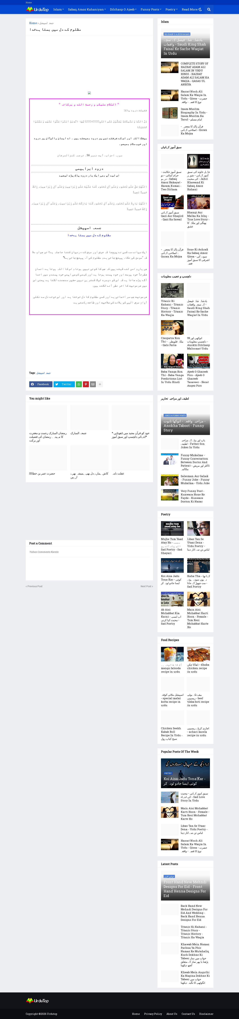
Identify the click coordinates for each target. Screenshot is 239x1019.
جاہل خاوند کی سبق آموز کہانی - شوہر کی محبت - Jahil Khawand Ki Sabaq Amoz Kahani (198, 180)
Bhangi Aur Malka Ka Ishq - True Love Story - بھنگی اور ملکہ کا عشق (198, 219)
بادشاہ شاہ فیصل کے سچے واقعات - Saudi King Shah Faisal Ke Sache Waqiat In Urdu (185, 46)
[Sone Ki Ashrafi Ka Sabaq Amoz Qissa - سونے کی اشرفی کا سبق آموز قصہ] (198, 239)
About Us (171, 1014)
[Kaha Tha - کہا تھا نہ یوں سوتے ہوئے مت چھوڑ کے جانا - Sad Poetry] (198, 565)
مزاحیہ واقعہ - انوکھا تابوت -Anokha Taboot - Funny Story (185, 425)
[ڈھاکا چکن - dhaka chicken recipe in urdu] (198, 654)
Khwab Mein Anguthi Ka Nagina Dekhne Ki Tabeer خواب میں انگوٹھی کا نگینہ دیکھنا (195, 977)
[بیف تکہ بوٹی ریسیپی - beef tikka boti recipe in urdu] (198, 684)
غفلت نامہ (118, 473)
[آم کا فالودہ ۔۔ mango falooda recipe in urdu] (172, 654)
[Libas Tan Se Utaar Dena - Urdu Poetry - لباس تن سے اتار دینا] (198, 528)
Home (29, 2)
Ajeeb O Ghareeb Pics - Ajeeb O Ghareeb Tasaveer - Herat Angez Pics (198, 378)
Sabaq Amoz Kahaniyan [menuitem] (86, 9)
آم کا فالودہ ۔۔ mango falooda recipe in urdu (171, 668)
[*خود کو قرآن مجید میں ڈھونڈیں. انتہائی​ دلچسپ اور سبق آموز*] (131, 417)
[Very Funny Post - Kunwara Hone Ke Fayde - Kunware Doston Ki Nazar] (169, 495)
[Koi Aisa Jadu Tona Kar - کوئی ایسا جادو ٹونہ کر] (172, 565)
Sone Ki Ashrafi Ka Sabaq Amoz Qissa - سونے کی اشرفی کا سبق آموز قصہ (198, 256)
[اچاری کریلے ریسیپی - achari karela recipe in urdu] (198, 717)
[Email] (93, 384)
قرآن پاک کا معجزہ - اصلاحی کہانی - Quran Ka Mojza (194, 130)
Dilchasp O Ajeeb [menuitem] (122, 9)
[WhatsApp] (79, 384)
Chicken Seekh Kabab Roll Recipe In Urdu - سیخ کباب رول (171, 733)
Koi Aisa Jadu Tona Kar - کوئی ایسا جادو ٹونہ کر (171, 579)
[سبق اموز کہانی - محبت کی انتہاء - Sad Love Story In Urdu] (169, 797)
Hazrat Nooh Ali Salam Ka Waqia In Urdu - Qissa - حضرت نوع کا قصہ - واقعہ (194, 97)
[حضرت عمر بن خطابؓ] (48, 458)
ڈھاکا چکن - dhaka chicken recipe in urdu (198, 668)
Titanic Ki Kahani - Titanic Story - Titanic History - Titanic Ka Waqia (172, 308)
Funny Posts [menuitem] (150, 9)
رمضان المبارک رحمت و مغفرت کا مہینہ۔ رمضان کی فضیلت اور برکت (48, 436)
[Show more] (100, 384)
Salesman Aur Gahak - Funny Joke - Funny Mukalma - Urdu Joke (195, 479)
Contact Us (188, 1014)
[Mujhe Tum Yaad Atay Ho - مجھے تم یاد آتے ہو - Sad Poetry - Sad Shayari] (172, 528)
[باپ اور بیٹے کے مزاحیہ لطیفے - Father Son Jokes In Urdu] (169, 444)
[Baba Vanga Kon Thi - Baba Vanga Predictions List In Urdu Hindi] (172, 361)
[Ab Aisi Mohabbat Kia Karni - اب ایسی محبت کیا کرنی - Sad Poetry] (172, 599)
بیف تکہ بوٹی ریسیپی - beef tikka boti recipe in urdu (198, 700)
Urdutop (52, 1014)
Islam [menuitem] (57, 9)
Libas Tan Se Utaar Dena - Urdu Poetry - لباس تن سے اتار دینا (198, 544)
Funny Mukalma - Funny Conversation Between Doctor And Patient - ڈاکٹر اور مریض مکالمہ (195, 462)
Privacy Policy (153, 1014)
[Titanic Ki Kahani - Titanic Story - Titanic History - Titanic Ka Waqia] (172, 290)
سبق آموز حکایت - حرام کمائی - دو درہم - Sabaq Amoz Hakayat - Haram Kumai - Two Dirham (171, 180)
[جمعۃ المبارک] (89, 417)
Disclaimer (206, 1014)
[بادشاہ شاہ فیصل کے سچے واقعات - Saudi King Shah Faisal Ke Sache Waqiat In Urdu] (198, 290)
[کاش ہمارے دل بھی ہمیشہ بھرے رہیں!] (89, 458)
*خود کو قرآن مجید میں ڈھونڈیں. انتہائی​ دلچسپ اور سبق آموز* (130, 434)
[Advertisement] (89, 63)
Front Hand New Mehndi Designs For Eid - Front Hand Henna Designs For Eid (185, 889)
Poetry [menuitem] (170, 9)
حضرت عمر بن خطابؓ (42, 473)
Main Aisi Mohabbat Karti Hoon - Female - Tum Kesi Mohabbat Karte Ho (197, 618)
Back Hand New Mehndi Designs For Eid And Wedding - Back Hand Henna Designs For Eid (194, 912)
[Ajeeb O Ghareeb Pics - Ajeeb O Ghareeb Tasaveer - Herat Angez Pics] (198, 361)
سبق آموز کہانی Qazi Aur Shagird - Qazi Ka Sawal (172, 216)
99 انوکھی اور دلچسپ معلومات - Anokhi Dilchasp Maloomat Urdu (198, 343)
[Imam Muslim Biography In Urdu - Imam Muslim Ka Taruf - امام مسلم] (169, 112)
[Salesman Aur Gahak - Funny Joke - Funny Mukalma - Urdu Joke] (169, 480)
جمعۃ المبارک (78, 433)
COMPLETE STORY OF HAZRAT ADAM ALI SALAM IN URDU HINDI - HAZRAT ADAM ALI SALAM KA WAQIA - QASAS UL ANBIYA (195, 74)
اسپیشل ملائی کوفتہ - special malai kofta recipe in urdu (172, 700)
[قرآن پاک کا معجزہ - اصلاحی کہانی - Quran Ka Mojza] (169, 130)
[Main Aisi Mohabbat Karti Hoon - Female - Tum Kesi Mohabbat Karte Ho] (198, 599)
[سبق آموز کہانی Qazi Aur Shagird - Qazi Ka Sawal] (172, 202)
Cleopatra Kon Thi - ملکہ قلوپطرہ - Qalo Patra (172, 341)
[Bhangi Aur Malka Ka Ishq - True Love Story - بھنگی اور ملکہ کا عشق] (198, 202)
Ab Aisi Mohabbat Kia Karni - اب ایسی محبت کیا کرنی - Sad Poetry (171, 616)
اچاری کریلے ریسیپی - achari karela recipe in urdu (198, 731)
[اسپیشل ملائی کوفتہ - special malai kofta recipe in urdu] (172, 684)
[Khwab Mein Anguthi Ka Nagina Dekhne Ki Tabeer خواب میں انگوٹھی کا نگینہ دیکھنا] (169, 976)
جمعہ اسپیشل (46, 23)
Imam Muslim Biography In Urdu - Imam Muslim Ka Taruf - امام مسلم (194, 114)
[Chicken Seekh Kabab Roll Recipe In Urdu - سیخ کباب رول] (172, 717)
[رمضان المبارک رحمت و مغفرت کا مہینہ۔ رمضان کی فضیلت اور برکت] (48, 417)
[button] (200, 9)
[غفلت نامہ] (131, 458)
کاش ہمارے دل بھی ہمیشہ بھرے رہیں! (89, 475)
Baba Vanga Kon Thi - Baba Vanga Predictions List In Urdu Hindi (172, 377)
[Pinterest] (86, 384)
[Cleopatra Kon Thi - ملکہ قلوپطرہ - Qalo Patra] (172, 327)
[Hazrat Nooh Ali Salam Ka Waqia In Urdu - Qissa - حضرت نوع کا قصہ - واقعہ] (169, 95)
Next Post (146, 586)
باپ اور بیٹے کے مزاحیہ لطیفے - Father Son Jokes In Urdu (193, 443)
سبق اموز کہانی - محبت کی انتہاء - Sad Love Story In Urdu (194, 797)
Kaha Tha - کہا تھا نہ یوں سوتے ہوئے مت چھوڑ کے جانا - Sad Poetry (198, 581)
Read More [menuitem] (190, 9)
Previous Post (35, 586)
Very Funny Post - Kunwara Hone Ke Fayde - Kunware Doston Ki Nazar (193, 496)
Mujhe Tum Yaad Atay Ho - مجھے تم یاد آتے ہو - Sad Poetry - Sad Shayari (172, 546)
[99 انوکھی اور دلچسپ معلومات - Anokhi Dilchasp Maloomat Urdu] (198, 327)
